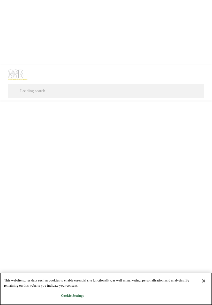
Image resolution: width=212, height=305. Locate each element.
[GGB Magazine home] (18, 74)
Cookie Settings (72, 296)
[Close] (203, 281)
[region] (106, 289)
